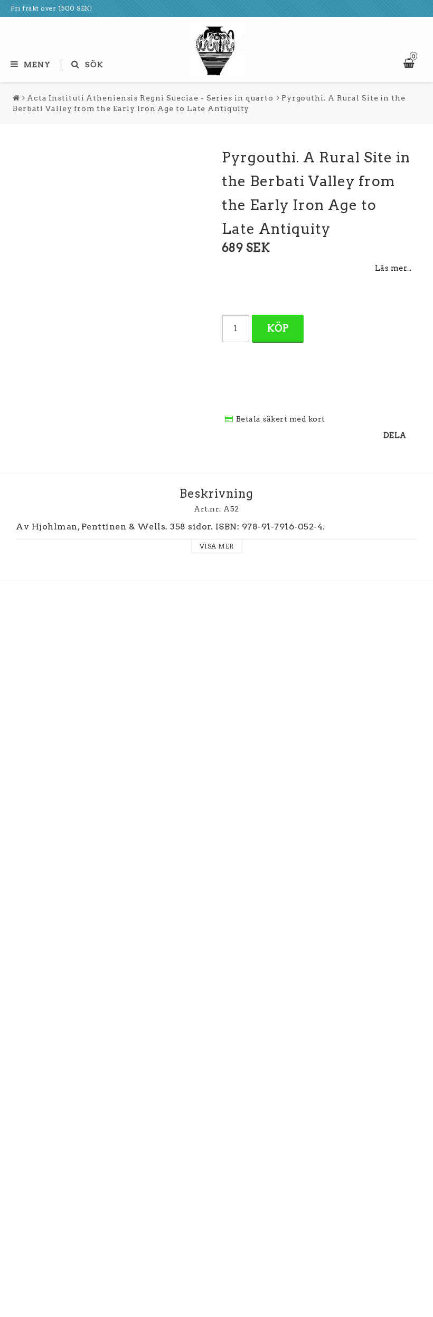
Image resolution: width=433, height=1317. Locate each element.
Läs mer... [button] (393, 268)
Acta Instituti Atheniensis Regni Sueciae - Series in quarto (150, 98)
